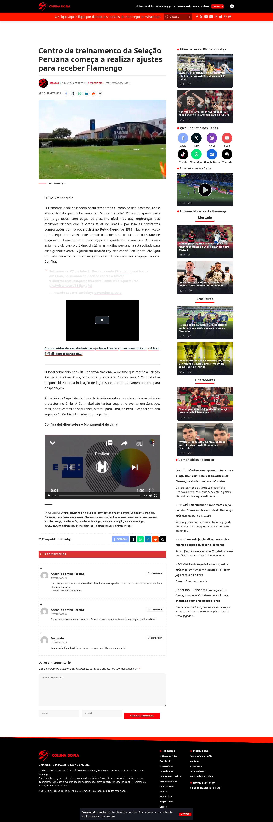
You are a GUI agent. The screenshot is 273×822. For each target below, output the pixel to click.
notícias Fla (110, 516)
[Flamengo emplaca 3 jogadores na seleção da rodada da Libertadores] (205, 404)
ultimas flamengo (85, 525)
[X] (201, 16)
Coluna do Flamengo (96, 512)
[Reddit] (220, 16)
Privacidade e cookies (95, 812)
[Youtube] (227, 140)
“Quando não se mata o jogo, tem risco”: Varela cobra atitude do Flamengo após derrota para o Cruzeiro (205, 476)
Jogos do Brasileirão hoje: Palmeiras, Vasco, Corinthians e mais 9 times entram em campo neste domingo (204, 363)
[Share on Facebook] (66, 93)
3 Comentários (95, 83)
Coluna (64, 512)
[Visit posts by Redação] (43, 83)
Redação (54, 83)
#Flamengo (124, 271)
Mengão (89, 516)
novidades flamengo (90, 521)
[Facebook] (197, 16)
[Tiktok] (183, 156)
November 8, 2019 (107, 292)
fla (152, 512)
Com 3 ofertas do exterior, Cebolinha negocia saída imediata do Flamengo (201, 284)
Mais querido (76, 516)
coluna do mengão (119, 512)
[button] (185, 814)
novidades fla (70, 521)
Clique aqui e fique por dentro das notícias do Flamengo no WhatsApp (109, 17)
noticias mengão (148, 516)
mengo (99, 516)
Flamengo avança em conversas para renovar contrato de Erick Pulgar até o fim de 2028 (204, 246)
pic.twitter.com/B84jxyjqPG (70, 285)
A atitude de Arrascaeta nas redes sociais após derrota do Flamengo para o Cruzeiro (204, 113)
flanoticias (62, 516)
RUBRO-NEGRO (53, 525)
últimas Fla (68, 525)
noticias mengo (53, 521)
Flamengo (50, 516)
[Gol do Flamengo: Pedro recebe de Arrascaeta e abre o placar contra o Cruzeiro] (205, 190)
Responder (156, 573)
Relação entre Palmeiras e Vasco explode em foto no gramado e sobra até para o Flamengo (203, 327)
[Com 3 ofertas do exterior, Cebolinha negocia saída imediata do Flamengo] (205, 277)
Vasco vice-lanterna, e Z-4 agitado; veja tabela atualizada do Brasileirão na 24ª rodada (202, 75)
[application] (102, 467)
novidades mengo (134, 521)
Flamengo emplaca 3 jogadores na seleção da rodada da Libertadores (204, 410)
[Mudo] (150, 495)
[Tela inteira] (155, 495)
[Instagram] (216, 16)
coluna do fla (77, 512)
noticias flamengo (127, 516)
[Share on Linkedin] (86, 93)
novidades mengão (112, 521)
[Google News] (211, 16)
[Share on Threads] (100, 93)
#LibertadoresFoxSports (68, 281)
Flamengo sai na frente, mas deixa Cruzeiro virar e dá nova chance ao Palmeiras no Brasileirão (202, 595)
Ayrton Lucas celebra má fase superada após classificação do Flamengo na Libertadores (202, 444)
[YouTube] (206, 16)
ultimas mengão (105, 525)
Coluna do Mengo (140, 512)
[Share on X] (73, 93)
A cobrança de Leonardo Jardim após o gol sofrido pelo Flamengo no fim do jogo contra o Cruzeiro (203, 569)
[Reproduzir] (48, 495)
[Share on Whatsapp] (79, 93)
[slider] (99, 495)
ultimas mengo (123, 525)
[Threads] (229, 16)
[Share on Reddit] (93, 93)
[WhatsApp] (225, 16)
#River (119, 276)
